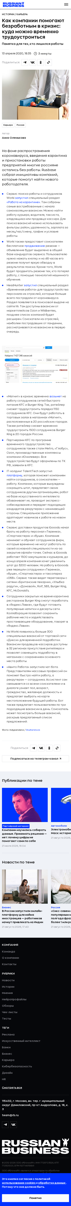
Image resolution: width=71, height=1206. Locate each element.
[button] (66, 4)
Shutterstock (33, 730)
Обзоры (8, 1006)
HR (4, 1079)
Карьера (22, 14)
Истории (8, 14)
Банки (6, 1047)
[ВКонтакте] (13, 1124)
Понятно (35, 1198)
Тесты (6, 1018)
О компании (10, 958)
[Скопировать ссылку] (48, 62)
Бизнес (7, 1054)
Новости (8, 980)
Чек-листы (9, 1012)
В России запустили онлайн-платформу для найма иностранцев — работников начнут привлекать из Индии (22, 916)
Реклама (8, 1034)
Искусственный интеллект (21, 1041)
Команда (8, 951)
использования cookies (19, 1183)
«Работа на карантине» (23, 202)
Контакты (9, 964)
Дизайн (7, 1073)
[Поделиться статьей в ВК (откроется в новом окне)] (32, 62)
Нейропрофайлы (14, 999)
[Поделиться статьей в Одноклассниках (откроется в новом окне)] (40, 62)
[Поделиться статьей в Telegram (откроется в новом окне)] (24, 62)
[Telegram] (5, 1124)
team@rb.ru (10, 1115)
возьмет (56, 396)
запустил (21, 198)
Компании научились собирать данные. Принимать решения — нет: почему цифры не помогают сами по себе (24, 835)
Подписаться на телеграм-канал (34, 758)
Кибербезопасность (17, 1066)
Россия (20, 125)
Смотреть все (12, 1087)
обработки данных (52, 1183)
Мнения (7, 993)
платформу (14, 475)
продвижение (34, 246)
